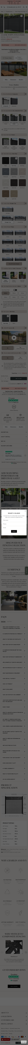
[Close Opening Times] (25, 511)
